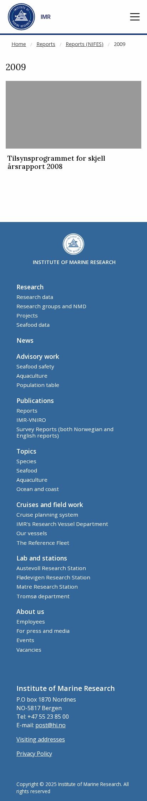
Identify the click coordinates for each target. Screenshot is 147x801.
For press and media (43, 630)
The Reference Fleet (42, 542)
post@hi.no (50, 725)
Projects (27, 315)
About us (30, 611)
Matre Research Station (47, 586)
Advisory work (37, 356)
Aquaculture (31, 375)
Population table (37, 384)
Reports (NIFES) (84, 44)
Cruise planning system (47, 514)
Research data (34, 296)
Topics (26, 451)
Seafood (26, 470)
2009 (119, 44)
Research (30, 287)
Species (26, 461)
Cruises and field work (49, 504)
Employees (30, 621)
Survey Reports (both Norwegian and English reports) (64, 432)
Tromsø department (43, 596)
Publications (35, 400)
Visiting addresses (40, 739)
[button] (134, 16)
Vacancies (28, 649)
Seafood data (33, 324)
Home (18, 44)
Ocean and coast (37, 488)
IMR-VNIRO (31, 419)
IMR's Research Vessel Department (62, 523)
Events (25, 640)
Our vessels (31, 533)
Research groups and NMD (51, 306)
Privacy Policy (34, 754)
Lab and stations (41, 558)
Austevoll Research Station (51, 568)
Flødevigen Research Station (53, 577)
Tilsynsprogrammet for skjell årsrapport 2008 (56, 162)
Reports (45, 44)
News (25, 340)
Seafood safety (35, 366)
